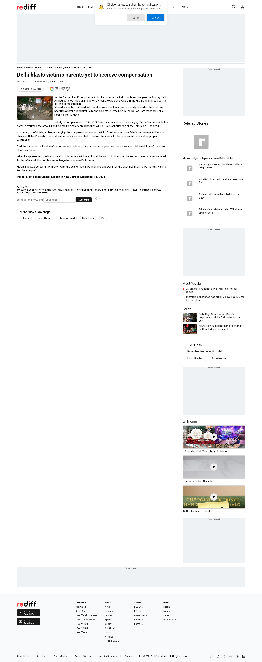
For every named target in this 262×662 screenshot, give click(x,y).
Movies (108, 615)
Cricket (108, 624)
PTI (26, 81)
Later (136, 17)
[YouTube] (237, 656)
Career (166, 615)
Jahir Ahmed (44, 218)
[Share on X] (218, 656)
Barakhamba (219, 358)
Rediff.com (156, 656)
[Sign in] (242, 7)
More (185, 7)
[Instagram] (230, 656)
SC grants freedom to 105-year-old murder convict (211, 290)
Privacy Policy (60, 656)
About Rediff (23, 656)
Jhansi (26, 218)
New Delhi (88, 218)
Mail (90, 7)
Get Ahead (110, 628)
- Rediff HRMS (82, 624)
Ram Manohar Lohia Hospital (204, 351)
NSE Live (138, 611)
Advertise (41, 656)
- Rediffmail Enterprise (86, 615)
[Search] (233, 7)
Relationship (169, 619)
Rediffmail (81, 607)
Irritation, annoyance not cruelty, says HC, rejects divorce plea (215, 298)
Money (166, 611)
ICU (103, 218)
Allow (155, 17)
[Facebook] (224, 656)
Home (79, 7)
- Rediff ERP (81, 632)
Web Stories (191, 422)
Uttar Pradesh (195, 358)
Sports (108, 619)
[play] (213, 437)
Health (166, 607)
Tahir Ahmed (67, 218)
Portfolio (138, 624)
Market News (140, 615)
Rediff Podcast (112, 641)
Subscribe (83, 199)
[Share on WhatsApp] (211, 656)
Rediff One (81, 611)
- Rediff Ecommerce (85, 619)
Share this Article (32, 89)
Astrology (110, 637)
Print (100, 198)
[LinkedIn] (243, 656)
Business (109, 611)
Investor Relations (108, 656)
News (29, 67)
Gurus (108, 632)
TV (173, 7)
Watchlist (139, 619)
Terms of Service (83, 656)
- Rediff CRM (82, 628)
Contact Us (130, 656)
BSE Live (138, 607)
